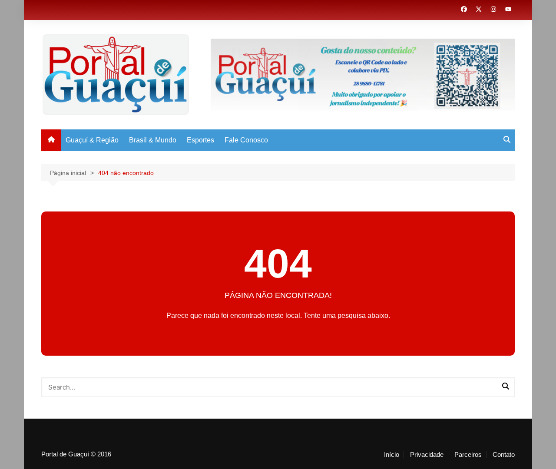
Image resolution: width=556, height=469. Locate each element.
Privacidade (426, 454)
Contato (504, 454)
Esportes (200, 140)
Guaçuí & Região (92, 140)
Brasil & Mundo (152, 140)
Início (391, 454)
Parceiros (468, 454)
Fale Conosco (246, 140)
